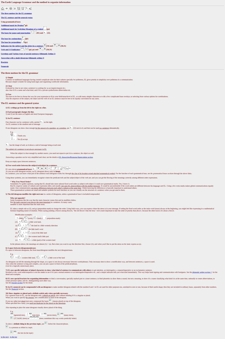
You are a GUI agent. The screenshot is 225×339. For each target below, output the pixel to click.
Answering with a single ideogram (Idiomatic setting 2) (22, 58)
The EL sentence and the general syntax (17, 18)
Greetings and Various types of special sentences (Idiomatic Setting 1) (28, 54)
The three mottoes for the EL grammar (16, 13)
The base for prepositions (11, 42)
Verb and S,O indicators (10, 50)
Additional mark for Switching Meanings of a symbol (22, 29)
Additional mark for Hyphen (12, 25)
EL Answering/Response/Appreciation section (76, 157)
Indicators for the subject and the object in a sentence (22, 46)
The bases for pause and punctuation (15, 33)
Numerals (5, 66)
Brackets (4, 62)
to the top (13, 337)
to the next (5, 337)
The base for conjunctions (11, 39)
